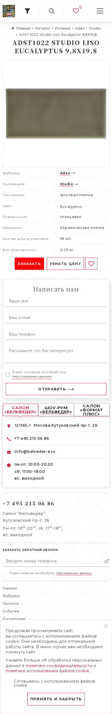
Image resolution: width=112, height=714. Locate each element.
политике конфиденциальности (59, 665)
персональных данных (32, 376)
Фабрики (11, 596)
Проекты (11, 603)
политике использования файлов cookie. (48, 670)
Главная (10, 588)
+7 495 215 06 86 (31, 438)
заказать (29, 263)
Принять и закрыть (56, 699)
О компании (14, 619)
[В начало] (9, 11)
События (11, 611)
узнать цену (65, 263)
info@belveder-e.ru (34, 451)
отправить (52, 389)
